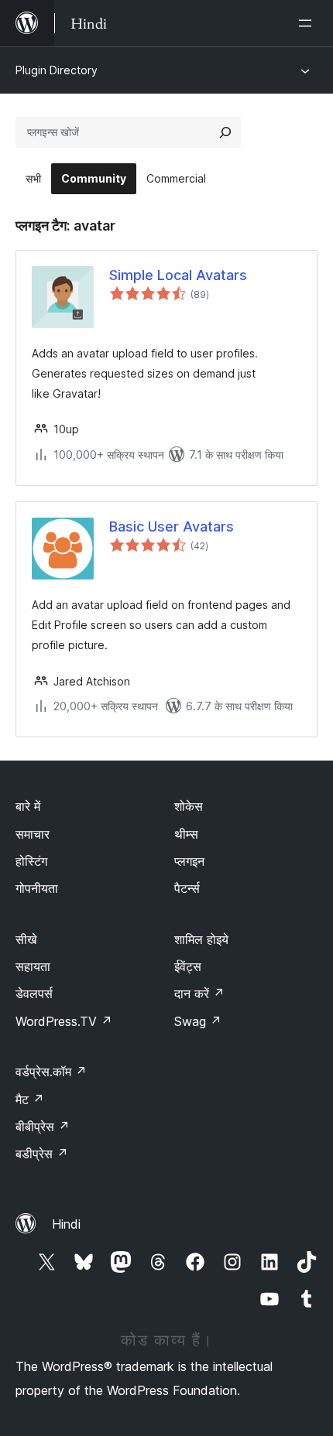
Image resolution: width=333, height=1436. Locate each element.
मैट (29, 1099)
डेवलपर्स (34, 993)
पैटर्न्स (187, 888)
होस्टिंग (31, 861)
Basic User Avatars (171, 526)
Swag (197, 1021)
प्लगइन (189, 861)
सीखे (25, 939)
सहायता (32, 966)
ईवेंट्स (187, 966)
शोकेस (188, 806)
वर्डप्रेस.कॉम (51, 1071)
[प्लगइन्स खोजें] (225, 132)
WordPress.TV (63, 1021)
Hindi (66, 1224)
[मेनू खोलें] (308, 23)
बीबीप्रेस (42, 1126)
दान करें (199, 993)
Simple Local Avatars (178, 275)
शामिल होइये (201, 939)
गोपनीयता (36, 888)
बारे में (27, 806)
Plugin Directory (56, 70)
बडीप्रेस (41, 1153)
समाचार (32, 834)
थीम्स (186, 834)
